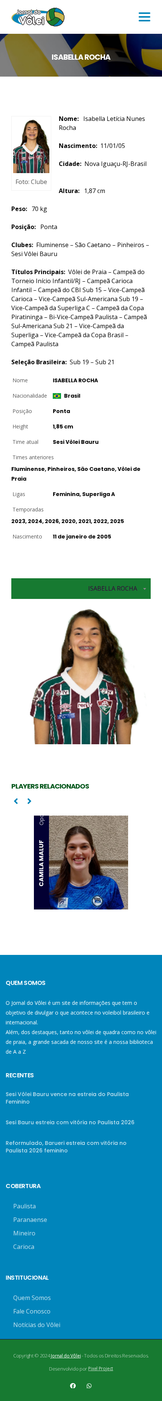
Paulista (24, 1206)
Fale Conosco (31, 1311)
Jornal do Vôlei (66, 1356)
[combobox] (81, 588)
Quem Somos (32, 1298)
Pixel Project (100, 1368)
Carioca (23, 1247)
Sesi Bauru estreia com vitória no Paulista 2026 (70, 1122)
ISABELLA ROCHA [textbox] (112, 588)
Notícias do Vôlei (36, 1325)
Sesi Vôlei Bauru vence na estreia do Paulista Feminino (67, 1097)
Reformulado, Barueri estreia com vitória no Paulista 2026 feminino (66, 1146)
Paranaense (30, 1220)
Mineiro (24, 1233)
